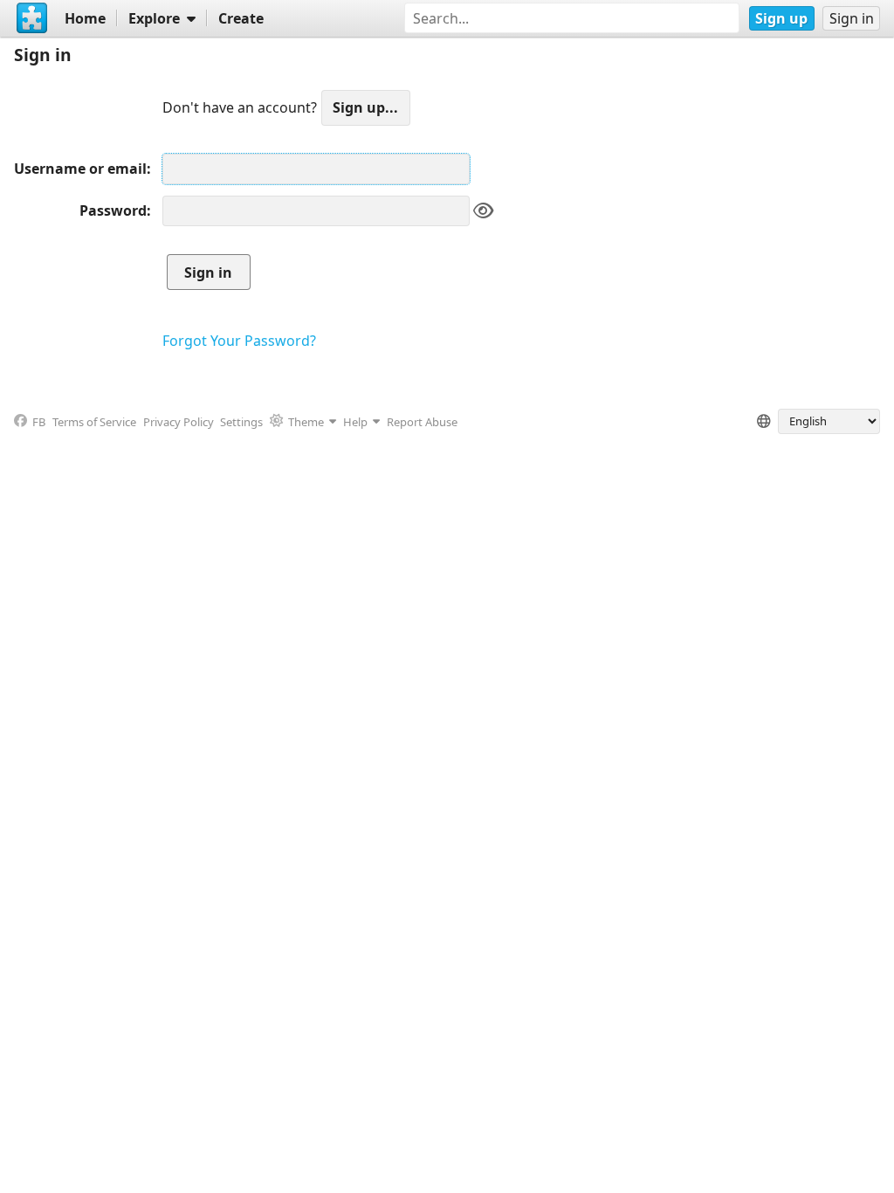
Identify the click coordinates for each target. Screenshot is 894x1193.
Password (113, 210)
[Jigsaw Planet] (32, 18)
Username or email (80, 168)
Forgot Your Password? (239, 340)
